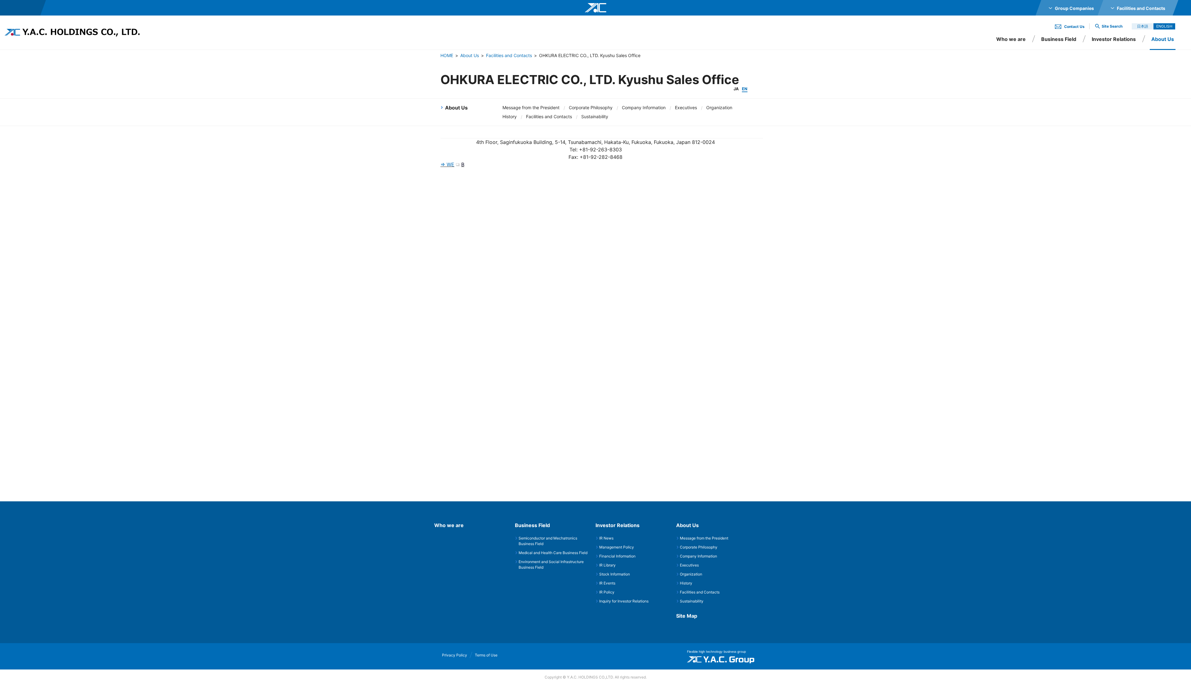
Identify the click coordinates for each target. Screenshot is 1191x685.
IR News (606, 538)
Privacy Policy (454, 655)
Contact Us (1074, 26)
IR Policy (606, 592)
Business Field (1058, 39)
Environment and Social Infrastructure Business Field (551, 564)
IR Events (607, 583)
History (509, 116)
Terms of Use (486, 655)
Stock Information (614, 574)
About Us (469, 55)
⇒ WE (447, 164)
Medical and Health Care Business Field (553, 552)
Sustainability (594, 116)
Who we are (1011, 39)
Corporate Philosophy (591, 107)
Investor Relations (1114, 39)
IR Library (607, 565)
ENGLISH (1164, 26)
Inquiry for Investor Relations (624, 601)
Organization (719, 107)
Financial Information (617, 556)
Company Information (644, 107)
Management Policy (616, 547)
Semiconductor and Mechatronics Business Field (548, 541)
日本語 (1142, 26)
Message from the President (531, 107)
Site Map (686, 616)
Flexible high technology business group (716, 651)
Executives (686, 107)
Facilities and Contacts (509, 55)
